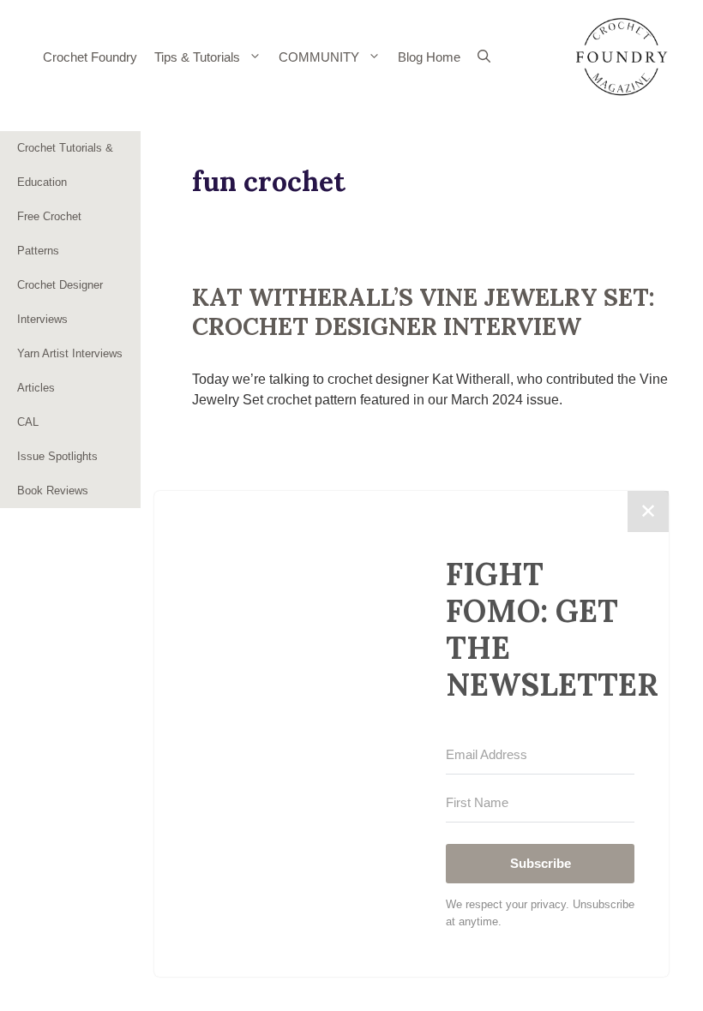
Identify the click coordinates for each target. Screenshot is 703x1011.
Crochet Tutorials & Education (65, 164)
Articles (36, 387)
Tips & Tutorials (197, 57)
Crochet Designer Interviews (60, 302)
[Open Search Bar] (484, 57)
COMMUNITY (319, 57)
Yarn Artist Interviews (70, 353)
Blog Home (429, 57)
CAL (28, 422)
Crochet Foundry (90, 57)
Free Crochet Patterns (49, 233)
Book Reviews (52, 490)
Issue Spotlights (57, 456)
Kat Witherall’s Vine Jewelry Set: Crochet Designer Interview (423, 312)
